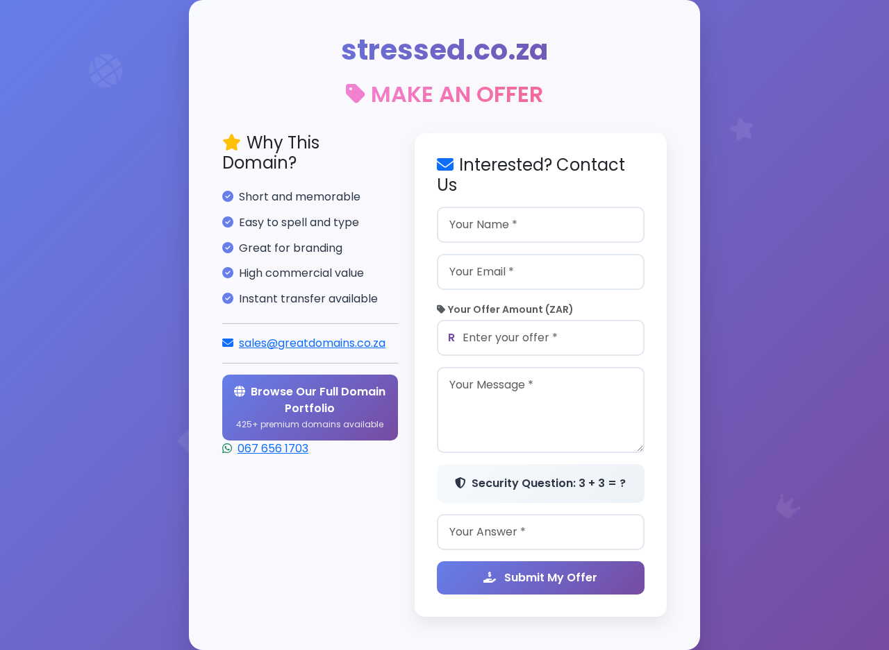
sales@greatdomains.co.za (312, 343)
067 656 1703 (273, 448)
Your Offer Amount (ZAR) (511, 309)
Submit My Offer (549, 577)
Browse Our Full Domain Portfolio (310, 407)
